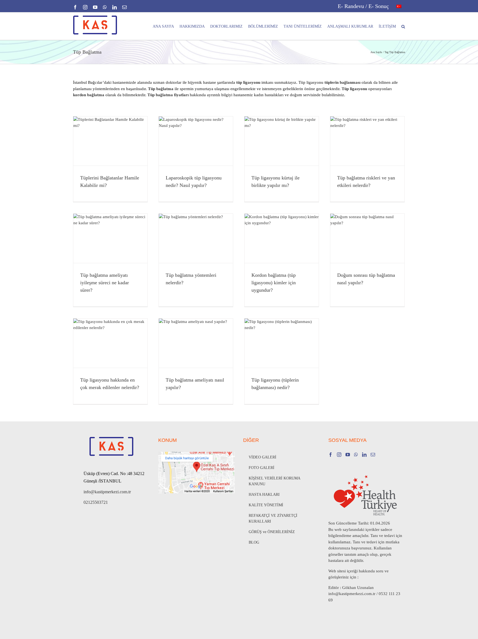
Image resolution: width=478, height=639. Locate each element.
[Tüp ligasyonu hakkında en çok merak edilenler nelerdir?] (110, 343)
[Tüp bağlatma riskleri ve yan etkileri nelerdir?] (367, 141)
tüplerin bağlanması (342, 82)
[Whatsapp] (356, 454)
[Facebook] (330, 454)
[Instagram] (339, 454)
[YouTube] (347, 454)
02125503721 (96, 502)
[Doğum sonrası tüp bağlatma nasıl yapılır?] (367, 238)
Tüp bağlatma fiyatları (168, 95)
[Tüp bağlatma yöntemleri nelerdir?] (196, 238)
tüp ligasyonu (248, 82)
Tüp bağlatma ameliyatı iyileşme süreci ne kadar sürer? (104, 282)
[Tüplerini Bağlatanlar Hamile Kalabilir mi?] (110, 141)
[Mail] (373, 454)
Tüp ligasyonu (354, 89)
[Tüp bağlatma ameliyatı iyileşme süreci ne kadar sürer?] (110, 238)
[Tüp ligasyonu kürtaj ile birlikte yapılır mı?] (282, 141)
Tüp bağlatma (160, 89)
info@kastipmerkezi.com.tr (107, 491)
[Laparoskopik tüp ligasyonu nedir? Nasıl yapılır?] (196, 141)
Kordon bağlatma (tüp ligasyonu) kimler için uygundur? (273, 282)
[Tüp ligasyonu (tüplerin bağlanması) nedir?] (282, 343)
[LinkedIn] (364, 454)
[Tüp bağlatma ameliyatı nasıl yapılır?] (196, 343)
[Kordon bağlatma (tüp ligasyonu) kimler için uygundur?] (282, 238)
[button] (403, 26)
